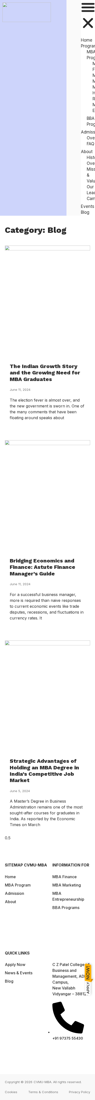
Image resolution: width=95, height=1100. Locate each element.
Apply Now (15, 964)
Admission (14, 893)
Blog (85, 212)
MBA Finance (64, 876)
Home (10, 876)
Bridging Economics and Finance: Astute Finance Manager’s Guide (42, 567)
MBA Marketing (66, 885)
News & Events (18, 972)
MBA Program (18, 885)
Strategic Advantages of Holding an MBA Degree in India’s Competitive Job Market (44, 770)
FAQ (90, 143)
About (10, 921)
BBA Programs (65, 933)
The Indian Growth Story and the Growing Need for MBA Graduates (45, 372)
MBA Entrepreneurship (68, 924)
